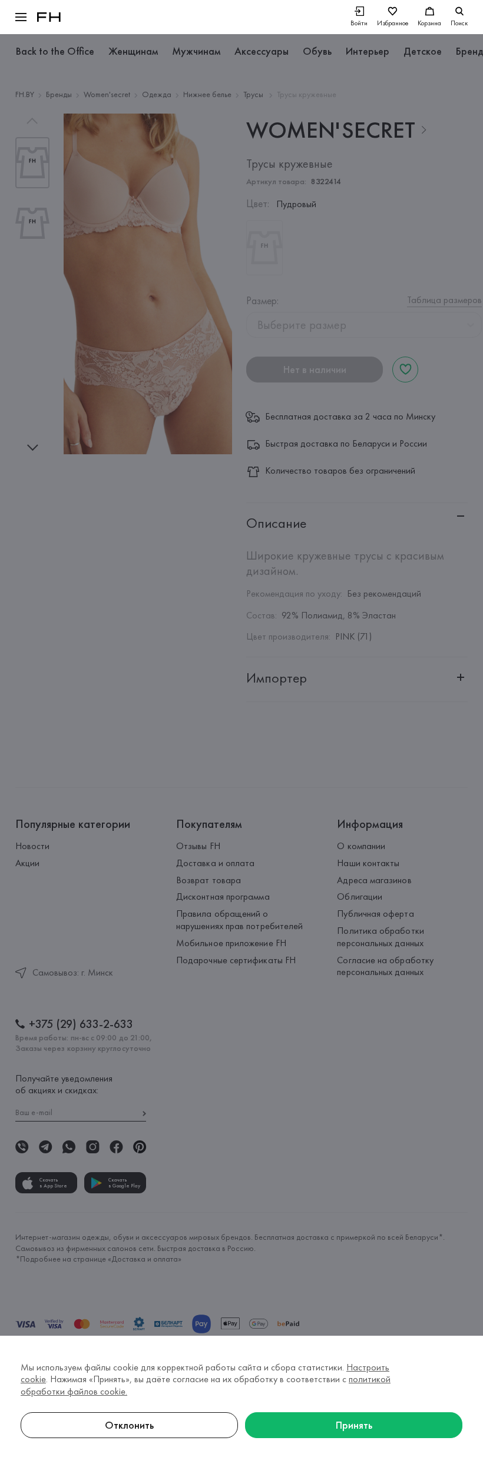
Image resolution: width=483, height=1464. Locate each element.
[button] (21, 17)
